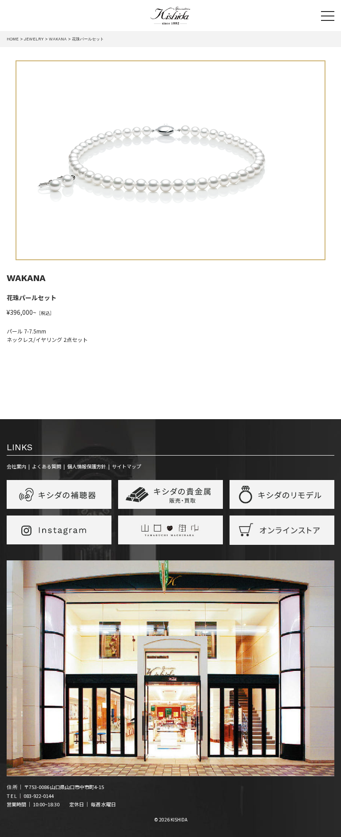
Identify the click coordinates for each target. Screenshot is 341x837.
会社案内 (16, 466)
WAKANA (26, 278)
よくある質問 (46, 466)
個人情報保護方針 (86, 466)
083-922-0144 (39, 795)
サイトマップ (126, 466)
